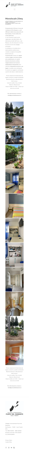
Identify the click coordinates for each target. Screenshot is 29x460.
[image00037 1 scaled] (14, 114)
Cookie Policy (8, 442)
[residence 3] (14, 135)
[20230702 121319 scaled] (14, 157)
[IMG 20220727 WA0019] (14, 181)
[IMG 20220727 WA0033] (14, 255)
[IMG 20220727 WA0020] (14, 304)
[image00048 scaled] (14, 279)
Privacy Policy (8, 440)
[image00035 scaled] (14, 328)
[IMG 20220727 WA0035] (14, 353)
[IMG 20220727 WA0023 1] (14, 206)
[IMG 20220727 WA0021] (14, 230)
